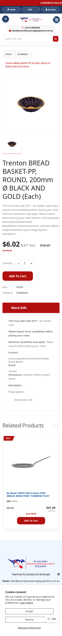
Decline (29, 619)
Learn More (26, 602)
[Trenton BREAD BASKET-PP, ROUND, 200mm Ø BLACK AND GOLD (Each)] (31, 104)
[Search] (56, 39)
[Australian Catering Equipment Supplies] (31, 19)
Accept (29, 611)
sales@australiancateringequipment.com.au (32, 31)
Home (8, 54)
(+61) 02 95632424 (32, 28)
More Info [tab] (19, 308)
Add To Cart (17, 276)
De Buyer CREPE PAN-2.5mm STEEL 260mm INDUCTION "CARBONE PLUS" (28, 494)
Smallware (23, 54)
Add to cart (31, 520)
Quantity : (7, 263)
